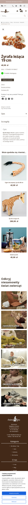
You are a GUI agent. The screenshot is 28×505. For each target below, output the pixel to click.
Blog (15, 467)
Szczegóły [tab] (5, 121)
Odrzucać (14, 501)
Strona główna (6, 22)
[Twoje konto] (17, 11)
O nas (14, 464)
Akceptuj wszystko (14, 493)
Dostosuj (14, 497)
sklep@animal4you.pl (16, 434)
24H (5, 5)
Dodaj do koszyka (7, 80)
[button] (3, 29)
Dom (15, 449)
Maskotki (22, 22)
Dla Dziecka (16, 22)
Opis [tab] (3, 113)
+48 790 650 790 (16, 436)
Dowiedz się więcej (14, 204)
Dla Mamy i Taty (15, 446)
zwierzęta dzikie (7, 108)
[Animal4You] (5, 11)
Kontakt (15, 470)
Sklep (11, 22)
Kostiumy (15, 452)
